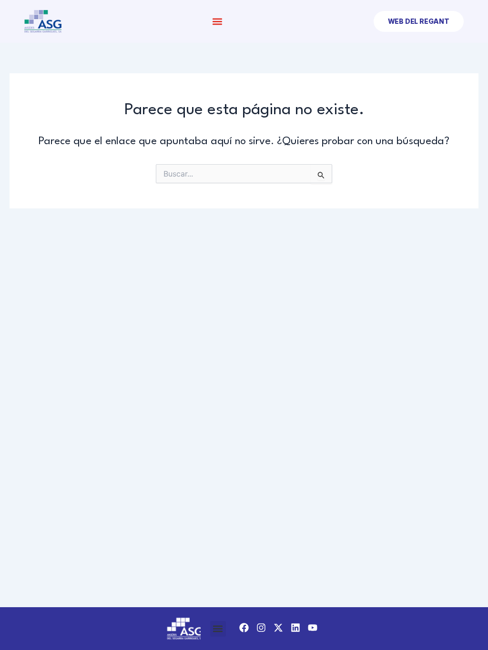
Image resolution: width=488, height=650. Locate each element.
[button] (217, 22)
